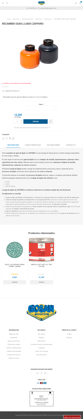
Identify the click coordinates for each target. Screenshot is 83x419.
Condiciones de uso (13, 355)
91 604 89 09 (32, 8)
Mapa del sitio (13, 334)
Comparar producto (12, 91)
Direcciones (41, 341)
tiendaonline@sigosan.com (48, 8)
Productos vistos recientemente (41, 344)
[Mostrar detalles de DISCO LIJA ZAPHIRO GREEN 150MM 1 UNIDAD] (14, 249)
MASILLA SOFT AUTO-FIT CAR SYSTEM (41, 265)
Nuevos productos (14, 341)
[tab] (13, 145)
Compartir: (6, 134)
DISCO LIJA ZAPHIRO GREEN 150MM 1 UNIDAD (14, 265)
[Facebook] (41, 373)
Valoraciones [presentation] (53, 145)
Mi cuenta (41, 334)
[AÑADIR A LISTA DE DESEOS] (50, 121)
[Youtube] (45, 373)
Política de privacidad (14, 351)
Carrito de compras (41, 351)
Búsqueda (14, 337)
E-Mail (69, 334)
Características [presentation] (33, 145)
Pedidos (41, 337)
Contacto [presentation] (71, 145)
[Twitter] (37, 373)
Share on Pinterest (10, 138)
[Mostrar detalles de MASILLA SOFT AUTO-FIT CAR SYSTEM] (41, 249)
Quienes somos (14, 358)
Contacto (69, 337)
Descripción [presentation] (13, 145)
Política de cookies (14, 344)
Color (41, 104)
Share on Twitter (4, 138)
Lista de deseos (41, 355)
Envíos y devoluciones (13, 348)
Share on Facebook (7, 138)
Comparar (41, 348)
